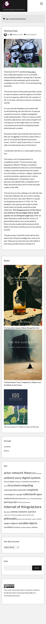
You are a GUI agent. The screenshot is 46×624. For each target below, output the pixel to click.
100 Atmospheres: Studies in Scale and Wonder (21, 427)
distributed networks (18, 498)
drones (28, 498)
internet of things (17, 507)
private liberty (27, 519)
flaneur (6, 451)
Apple (12, 482)
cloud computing (23, 485)
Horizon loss (11, 30)
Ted (8, 34)
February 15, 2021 (17, 34)
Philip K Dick (30, 515)
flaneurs (39, 498)
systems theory (26, 527)
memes (14, 511)
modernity (7, 515)
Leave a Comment (31, 34)
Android (7, 482)
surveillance (9, 527)
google (14, 502)
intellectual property (23, 502)
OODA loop (14, 515)
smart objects (11, 523)
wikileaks (35, 527)
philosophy (10, 518)
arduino (17, 482)
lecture (36, 507)
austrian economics (30, 482)
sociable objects (28, 523)
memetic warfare (27, 511)
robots (39, 519)
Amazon (38, 473)
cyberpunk (29, 494)
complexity (32, 489)
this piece (32, 72)
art (21, 482)
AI (34, 473)
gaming (7, 502)
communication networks (15, 490)
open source (22, 515)
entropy (33, 498)
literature (7, 512)
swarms (17, 527)
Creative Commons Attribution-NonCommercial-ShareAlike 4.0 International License (22, 593)
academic (7, 447)
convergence (9, 494)
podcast (19, 519)
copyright (19, 494)
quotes (34, 519)
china (10, 485)
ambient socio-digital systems (22, 477)
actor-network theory (18, 472)
